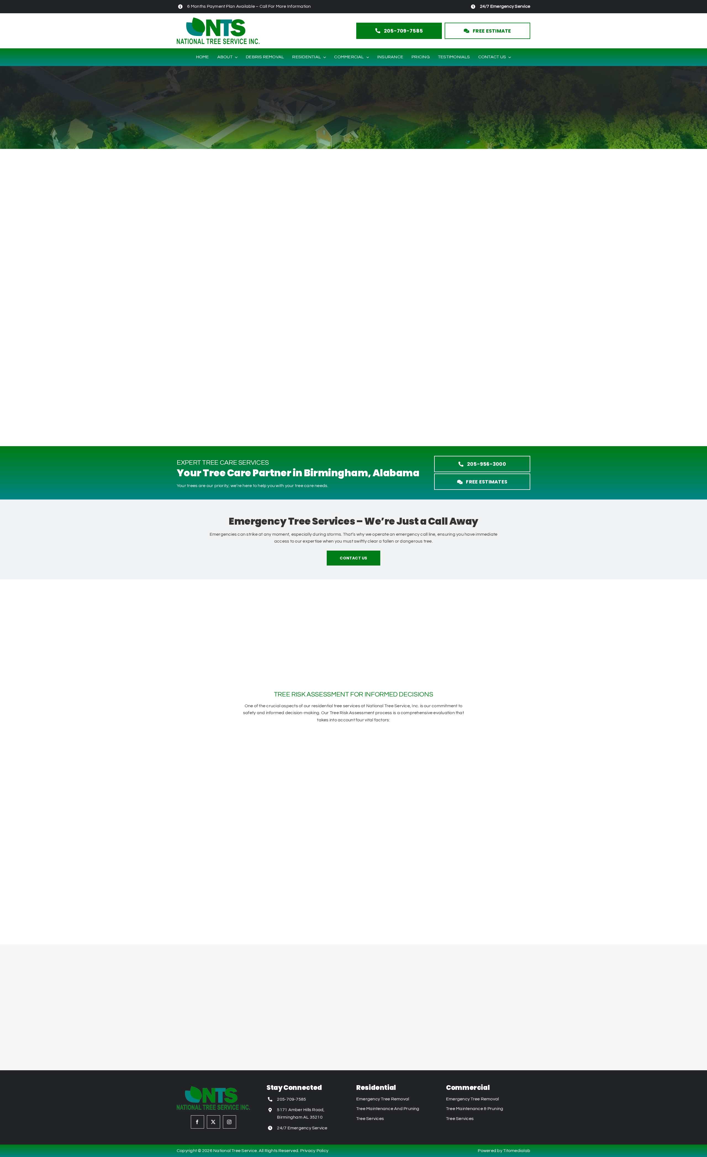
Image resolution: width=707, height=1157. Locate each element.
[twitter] (213, 1122)
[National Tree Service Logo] (218, 19)
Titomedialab (516, 1150)
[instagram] (229, 1122)
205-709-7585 (291, 1099)
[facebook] (197, 1122)
